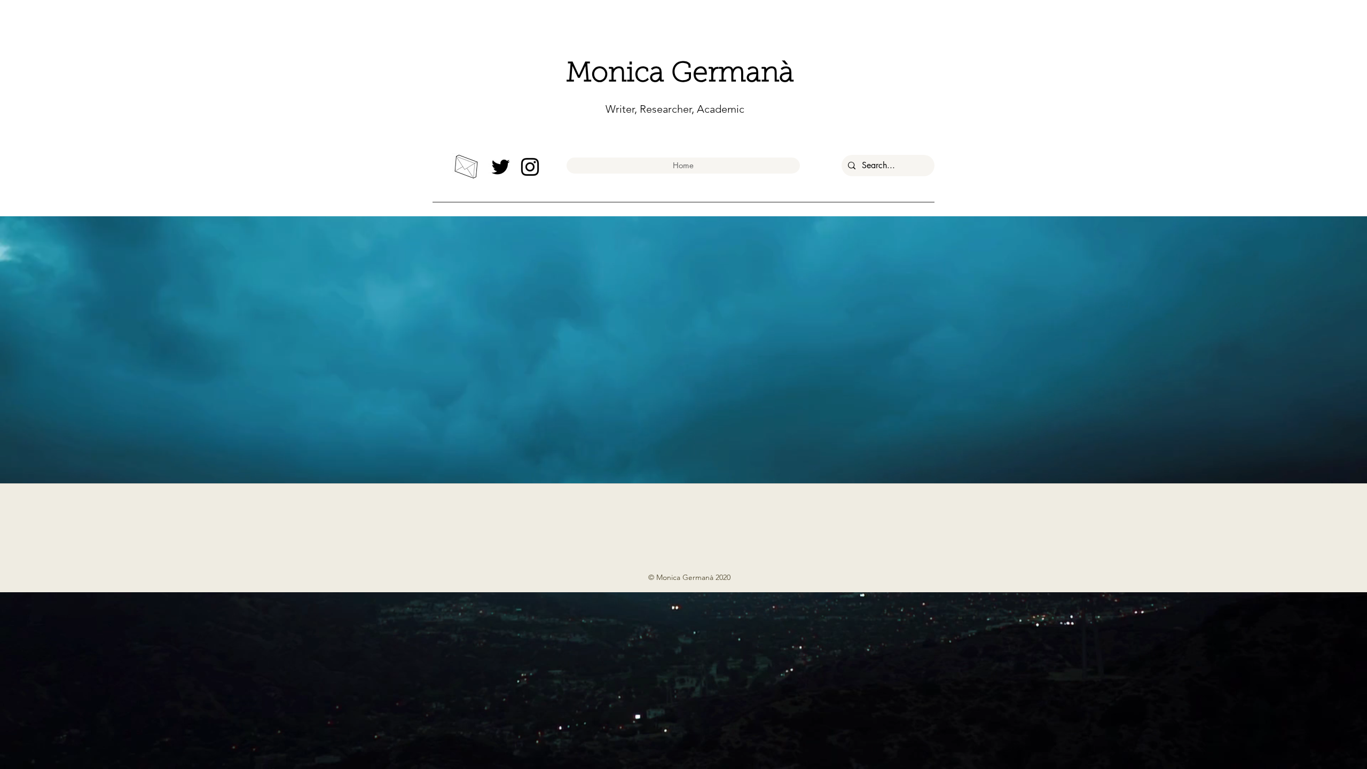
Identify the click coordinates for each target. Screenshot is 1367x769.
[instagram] (530, 167)
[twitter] (501, 167)
